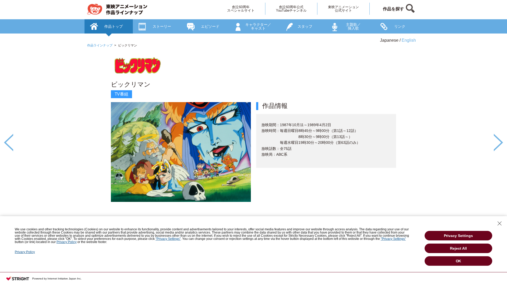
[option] (253, 133)
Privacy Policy (67, 242)
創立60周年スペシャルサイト (241, 8)
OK (458, 261)
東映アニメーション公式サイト (343, 8)
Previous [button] (8, 142)
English (409, 40)
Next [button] (498, 142)
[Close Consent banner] (499, 223)
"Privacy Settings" (168, 238)
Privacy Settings (458, 236)
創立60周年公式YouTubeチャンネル (291, 8)
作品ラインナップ (99, 45)
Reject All (458, 248)
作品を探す (393, 9)
